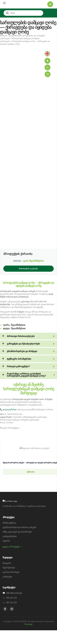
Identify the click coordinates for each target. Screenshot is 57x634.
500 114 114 (11, 598)
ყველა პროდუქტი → (12, 546)
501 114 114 (11, 602)
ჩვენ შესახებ (9, 567)
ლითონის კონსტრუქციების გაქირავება (30, 417)
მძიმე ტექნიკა (9, 523)
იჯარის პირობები (11, 572)
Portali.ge (28, 624)
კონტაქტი (7, 576)
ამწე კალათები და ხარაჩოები (17, 532)
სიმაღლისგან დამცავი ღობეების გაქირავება (19, 420)
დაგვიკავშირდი (10, 409)
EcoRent (9, 423)
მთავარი (3, 36)
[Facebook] (5, 609)
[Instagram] (11, 609)
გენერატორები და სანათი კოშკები (19, 527)
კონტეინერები (10, 536)
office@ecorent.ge (14, 593)
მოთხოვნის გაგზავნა (28, 269)
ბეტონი (6, 541)
